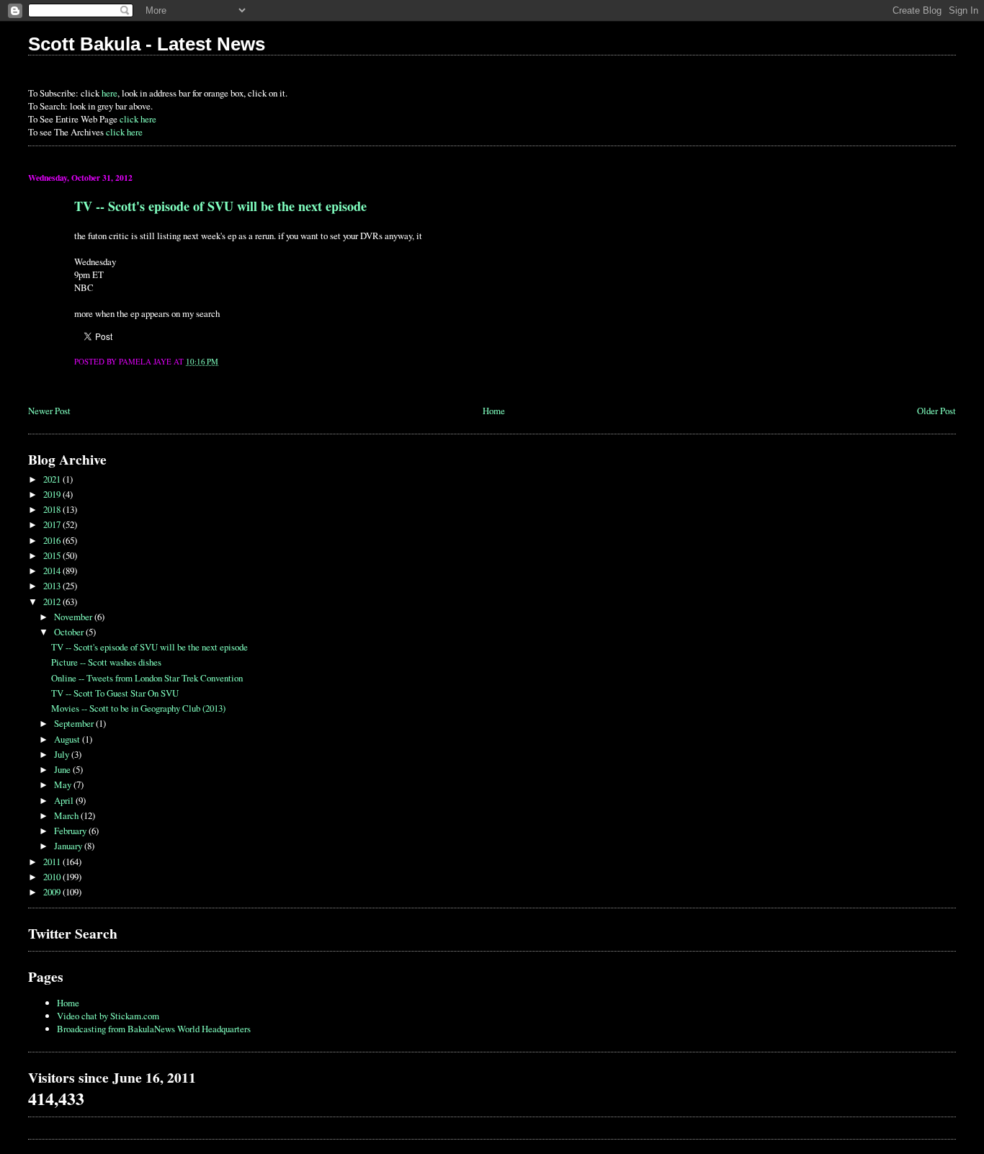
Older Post (936, 410)
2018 (53, 509)
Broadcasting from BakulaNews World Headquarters (154, 1028)
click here (138, 118)
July (62, 754)
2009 (53, 891)
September (75, 723)
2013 (53, 585)
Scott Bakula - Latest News (146, 44)
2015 (53, 555)
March (67, 815)
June (63, 769)
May (63, 784)
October (70, 631)
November (74, 616)
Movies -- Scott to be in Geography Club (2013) (138, 708)
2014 (53, 570)
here (109, 92)
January (69, 845)
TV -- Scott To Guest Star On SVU (115, 692)
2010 (53, 876)
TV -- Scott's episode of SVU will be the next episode (220, 206)
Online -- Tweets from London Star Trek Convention (147, 677)
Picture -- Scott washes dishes (106, 662)
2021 (53, 479)
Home (494, 410)
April (65, 800)
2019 (53, 494)
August (68, 739)
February (71, 830)
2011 (53, 861)
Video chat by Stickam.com (108, 1015)
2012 (53, 601)
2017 (53, 524)
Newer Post (49, 410)
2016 (53, 540)
